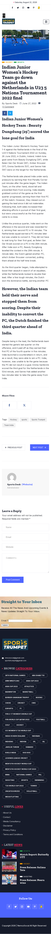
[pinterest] (33, 7)
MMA (7, 775)
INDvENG (9, 742)
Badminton (10, 692)
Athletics (29, 686)
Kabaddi (29, 747)
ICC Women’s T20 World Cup (18, 731)
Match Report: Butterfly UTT (34, 856)
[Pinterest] (34, 906)
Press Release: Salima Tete (33, 869)
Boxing (39, 697)
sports (24, 419)
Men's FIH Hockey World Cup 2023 (20, 769)
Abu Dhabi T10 (38, 675)
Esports (9, 708)
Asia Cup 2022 (32, 681)
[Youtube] (28, 7)
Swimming (39, 780)
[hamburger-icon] (46, 21)
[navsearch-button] (4, 15)
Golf (7, 725)
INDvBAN (36, 736)
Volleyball (32, 791)
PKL (40, 775)
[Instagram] (22, 906)
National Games (24, 775)
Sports (24, 780)
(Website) (27, 484)
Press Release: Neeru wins (32, 881)
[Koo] (39, 7)
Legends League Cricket (16, 758)
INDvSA (23, 742)
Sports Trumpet (38, 419)
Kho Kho (26, 753)
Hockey (13, 419)
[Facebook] (12, 7)
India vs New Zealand (15, 736)
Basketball (28, 692)
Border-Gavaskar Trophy (17, 697)
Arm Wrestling (12, 681)
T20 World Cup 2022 (14, 786)
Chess (8, 703)
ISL (43, 742)
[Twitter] (18, 7)
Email (4, 620)
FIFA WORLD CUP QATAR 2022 (17, 719)
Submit (5, 625)
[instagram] (23, 7)
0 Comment (8, 107)
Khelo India (10, 753)
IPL (34, 742)
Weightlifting (12, 797)
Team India (9, 425)
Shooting (9, 780)
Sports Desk (11, 103)
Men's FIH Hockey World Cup (18, 764)
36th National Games (15, 675)
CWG (34, 703)
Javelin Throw (12, 747)
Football (40, 719)
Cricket (21, 703)
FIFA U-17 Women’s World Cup (18, 714)
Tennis (33, 786)
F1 (20, 708)
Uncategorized (12, 791)
